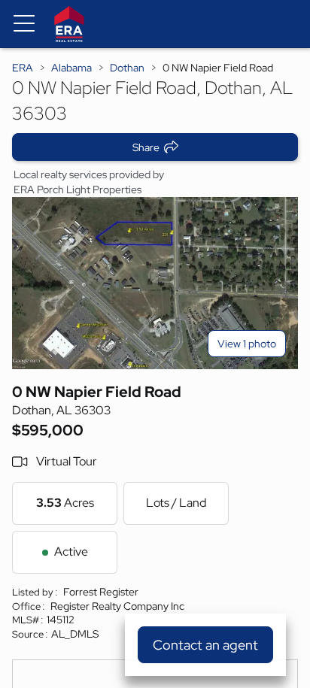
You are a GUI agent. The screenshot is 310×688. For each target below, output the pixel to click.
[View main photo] (155, 283)
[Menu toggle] (24, 24)
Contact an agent (205, 644)
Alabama (71, 67)
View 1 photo (246, 343)
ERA (22, 67)
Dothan (127, 67)
